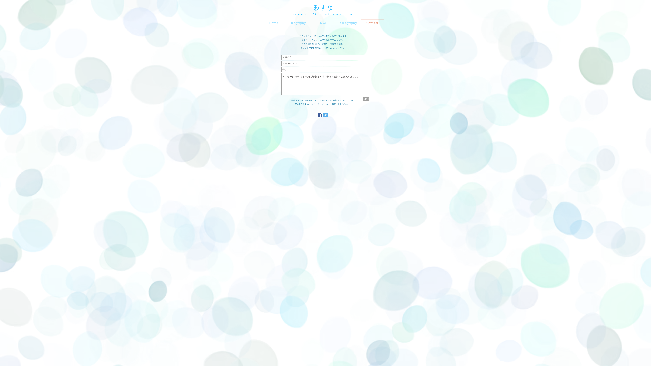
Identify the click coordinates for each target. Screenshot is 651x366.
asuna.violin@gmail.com (318, 104)
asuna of (303, 14)
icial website (335, 14)
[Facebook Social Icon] (320, 115)
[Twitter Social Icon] (325, 115)
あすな (323, 7)
